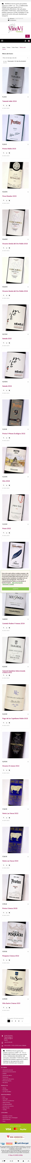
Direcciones (5, 1077)
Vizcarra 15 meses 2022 (10, 766)
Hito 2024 (6, 481)
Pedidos (5, 1073)
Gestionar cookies (8, 584)
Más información (17, 583)
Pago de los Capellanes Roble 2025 (15, 718)
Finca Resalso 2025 (9, 196)
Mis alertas (5, 1082)
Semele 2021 (7, 339)
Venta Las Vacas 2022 (10, 813)
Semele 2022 (7, 386)
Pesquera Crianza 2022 (10, 956)
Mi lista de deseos (7, 1080)
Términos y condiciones (8, 1100)
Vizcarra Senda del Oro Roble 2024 (15, 291)
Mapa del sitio (6, 1107)
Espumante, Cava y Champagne (10, 1117)
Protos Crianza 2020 (9, 908)
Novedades (5, 1089)
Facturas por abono (7, 1075)
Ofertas (4, 1088)
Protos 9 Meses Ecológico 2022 (13, 433)
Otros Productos (7, 1119)
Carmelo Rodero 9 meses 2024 (13, 623)
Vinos (4, 1121)
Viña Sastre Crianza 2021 (11, 1003)
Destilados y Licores (7, 1115)
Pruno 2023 (6, 528)
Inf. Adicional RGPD (7, 1104)
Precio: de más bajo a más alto (9, 57)
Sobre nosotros (6, 1102)
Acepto (15, 589)
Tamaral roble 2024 (9, 101)
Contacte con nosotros (8, 1106)
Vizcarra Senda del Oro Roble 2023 (15, 244)
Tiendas (5, 1109)
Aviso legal (5, 1098)
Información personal (8, 1070)
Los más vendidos (7, 1091)
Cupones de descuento (8, 1079)
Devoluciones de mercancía (9, 1071)
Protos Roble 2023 (9, 149)
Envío (4, 1097)
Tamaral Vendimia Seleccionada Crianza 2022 (13, 671)
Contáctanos (13, 20)
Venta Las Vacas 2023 (10, 861)
